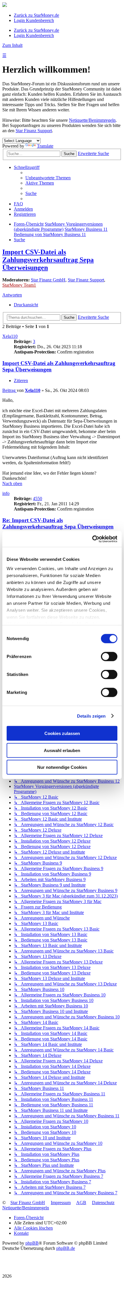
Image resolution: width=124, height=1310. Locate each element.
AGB (81, 1202)
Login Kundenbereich (34, 20)
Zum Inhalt (12, 45)
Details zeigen (91, 715)
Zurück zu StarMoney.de (36, 15)
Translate (45, 145)
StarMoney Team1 (19, 285)
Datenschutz (103, 1202)
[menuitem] (48, 177)
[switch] (109, 656)
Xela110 (10, 336)
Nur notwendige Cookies (62, 767)
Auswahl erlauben (62, 750)
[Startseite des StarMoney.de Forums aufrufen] (4, 5)
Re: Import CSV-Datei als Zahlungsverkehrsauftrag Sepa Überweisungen (58, 523)
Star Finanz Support (34, 130)
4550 (37, 498)
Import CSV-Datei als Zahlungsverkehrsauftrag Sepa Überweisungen (48, 259)
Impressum (61, 1202)
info (6, 493)
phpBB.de (65, 1248)
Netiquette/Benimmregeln (92, 120)
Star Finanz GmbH (48, 279)
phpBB (32, 1243)
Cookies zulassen (62, 733)
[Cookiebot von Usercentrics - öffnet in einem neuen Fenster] (92, 539)
